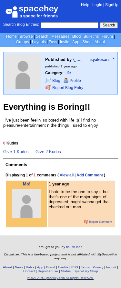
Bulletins (91, 36)
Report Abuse (48, 271)
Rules (30, 267)
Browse (26, 36)
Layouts (39, 42)
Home (11, 36)
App (75, 42)
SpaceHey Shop (86, 271)
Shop (87, 42)
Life (68, 73)
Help (85, 5)
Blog (76, 36)
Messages (60, 36)
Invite (64, 42)
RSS (74, 267)
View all (67, 175)
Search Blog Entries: (21, 24)
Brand (50, 267)
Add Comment (89, 175)
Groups (22, 42)
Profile (75, 80)
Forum (107, 36)
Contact (29, 271)
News (19, 267)
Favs (53, 42)
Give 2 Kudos (48, 152)
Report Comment (100, 221)
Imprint (111, 267)
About (100, 42)
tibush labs (74, 247)
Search (109, 25)
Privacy (98, 267)
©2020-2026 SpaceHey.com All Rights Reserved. (60, 278)
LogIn (97, 5)
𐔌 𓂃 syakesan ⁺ (93, 59)
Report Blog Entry (67, 87)
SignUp (111, 5)
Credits (63, 267)
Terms (85, 267)
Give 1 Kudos (16, 152)
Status (66, 271)
